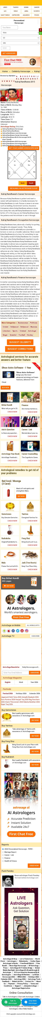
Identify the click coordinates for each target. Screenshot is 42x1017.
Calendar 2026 (34, 693)
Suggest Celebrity (20, 342)
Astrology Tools (34, 979)
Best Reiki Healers (26, 1009)
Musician (33, 327)
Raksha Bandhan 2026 (32, 702)
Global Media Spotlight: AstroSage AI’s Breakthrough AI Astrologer (21, 970)
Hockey (30, 335)
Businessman (23, 323)
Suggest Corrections (20, 349)
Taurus (15, 7)
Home (5, 71)
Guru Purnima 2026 (8, 700)
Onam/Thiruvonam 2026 (14, 702)
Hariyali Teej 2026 (22, 700)
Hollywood (14, 327)
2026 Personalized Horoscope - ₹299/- (18, 849)
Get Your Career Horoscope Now (23, 148)
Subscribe (35, 636)
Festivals (7, 689)
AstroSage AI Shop (10, 959)
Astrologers (12, 961)
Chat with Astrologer (26, 997)
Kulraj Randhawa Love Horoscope (14, 133)
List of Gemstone (26, 959)
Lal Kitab (35, 975)
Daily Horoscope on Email (31, 667)
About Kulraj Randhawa (11, 131)
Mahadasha (23, 961)
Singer (5, 335)
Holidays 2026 (21, 693)
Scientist (13, 335)
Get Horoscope (9, 53)
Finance (7, 858)
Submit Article (17, 981)
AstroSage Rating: (8, 127)
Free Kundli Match (27, 963)
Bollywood (24, 327)
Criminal (23, 331)
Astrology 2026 (20, 979)
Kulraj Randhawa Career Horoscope (15, 135)
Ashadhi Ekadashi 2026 (30, 697)
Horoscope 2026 (8, 977)
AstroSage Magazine (12, 678)
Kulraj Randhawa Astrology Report (15, 143)
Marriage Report (10, 852)
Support (18, 986)
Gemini (26, 7)
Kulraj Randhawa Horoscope (13, 129)
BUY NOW (5, 387)
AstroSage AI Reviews (22, 975)
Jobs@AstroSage (30, 986)
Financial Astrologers (12, 1006)
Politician (33, 323)
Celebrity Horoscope (21, 71)
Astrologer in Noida (10, 963)
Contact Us (29, 981)
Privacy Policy (22, 984)
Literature (6, 331)
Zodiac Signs (35, 961)
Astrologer (32, 331)
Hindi (21, 682)
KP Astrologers (27, 1006)
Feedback (5, 981)
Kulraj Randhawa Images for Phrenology (17, 145)
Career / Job (9, 855)
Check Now (12, 412)
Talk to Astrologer (13, 1002)
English (7, 682)
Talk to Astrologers (9, 997)
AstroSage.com (30, 1014)
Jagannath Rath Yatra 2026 (11, 697)
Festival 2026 (8, 693)
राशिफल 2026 (21, 977)
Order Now (34, 866)
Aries (5, 7)
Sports (15, 331)
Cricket (5, 327)
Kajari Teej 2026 (7, 704)
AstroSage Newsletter (11, 667)
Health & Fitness (10, 861)
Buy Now (9, 586)
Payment (11, 984)
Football (22, 335)
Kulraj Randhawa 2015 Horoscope (14, 141)
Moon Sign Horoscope (17, 966)
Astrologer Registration (21, 988)
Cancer (36, 7)
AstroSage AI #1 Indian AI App (21, 968)
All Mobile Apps (33, 625)
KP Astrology (34, 966)
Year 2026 (34, 682)
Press (5, 968)
